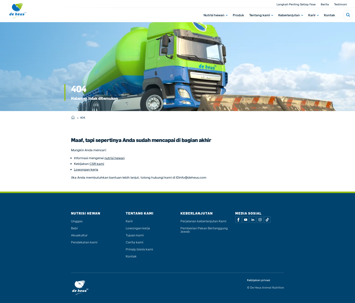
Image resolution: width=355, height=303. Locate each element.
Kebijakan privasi (258, 280)
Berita (325, 4)
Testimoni (340, 4)
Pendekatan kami (84, 242)
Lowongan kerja (86, 169)
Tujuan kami (135, 235)
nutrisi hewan (114, 158)
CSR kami (96, 163)
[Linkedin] (253, 219)
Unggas (76, 221)
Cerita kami (134, 242)
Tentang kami (259, 15)
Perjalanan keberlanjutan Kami (203, 221)
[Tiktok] (267, 219)
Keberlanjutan (289, 15)
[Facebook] (238, 219)
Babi (74, 228)
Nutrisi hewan (214, 15)
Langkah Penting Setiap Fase (296, 4)
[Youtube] (245, 219)
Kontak (329, 15)
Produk (238, 15)
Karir (312, 15)
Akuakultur (79, 235)
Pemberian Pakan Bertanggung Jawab (204, 229)
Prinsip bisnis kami (139, 249)
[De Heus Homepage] (15, 11)
